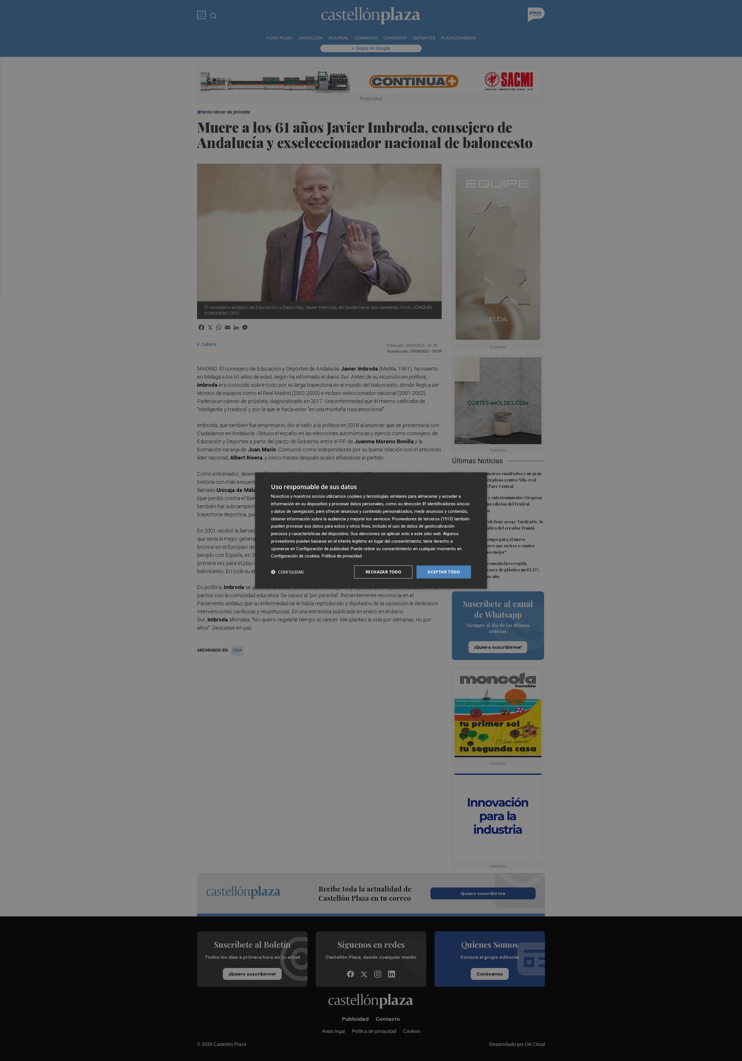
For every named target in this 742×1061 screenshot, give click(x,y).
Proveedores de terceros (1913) (422, 518)
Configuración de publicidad (322, 548)
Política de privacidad (342, 556)
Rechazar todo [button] (383, 572)
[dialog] (371, 531)
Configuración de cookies (295, 556)
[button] (287, 572)
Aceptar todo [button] (444, 572)
